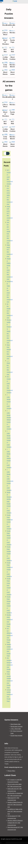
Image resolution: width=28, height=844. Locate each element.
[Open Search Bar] (1, 2)
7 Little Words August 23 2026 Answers (9, 401)
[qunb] (15, 1)
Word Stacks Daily (15, 724)
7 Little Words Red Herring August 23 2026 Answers (9, 458)
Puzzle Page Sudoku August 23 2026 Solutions (9, 553)
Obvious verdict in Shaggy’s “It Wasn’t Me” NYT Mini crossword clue (10, 331)
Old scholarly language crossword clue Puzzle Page (10, 664)
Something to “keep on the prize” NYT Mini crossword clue (14, 811)
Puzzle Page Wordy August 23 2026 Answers (9, 537)
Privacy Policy (11, 771)
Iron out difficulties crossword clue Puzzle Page (10, 635)
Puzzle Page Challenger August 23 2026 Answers (10, 521)
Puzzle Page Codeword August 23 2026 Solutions (10, 569)
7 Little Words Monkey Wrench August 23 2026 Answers (9, 420)
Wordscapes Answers (16, 726)
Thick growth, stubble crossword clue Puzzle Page (10, 680)
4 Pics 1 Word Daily (15, 728)
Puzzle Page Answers (16, 735)
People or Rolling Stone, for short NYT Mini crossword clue (15, 805)
